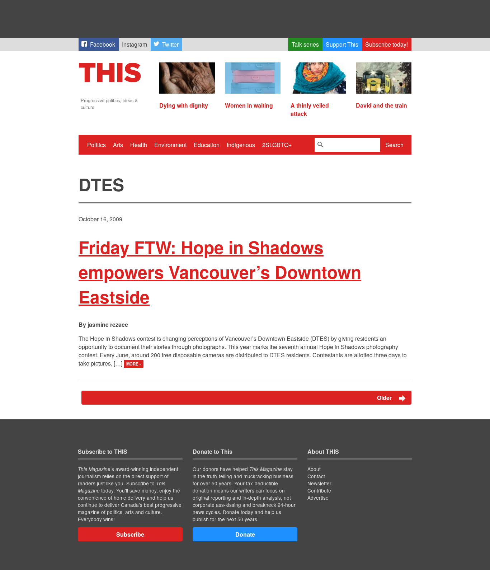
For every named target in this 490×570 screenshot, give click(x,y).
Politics (96, 145)
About (314, 468)
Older (385, 398)
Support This (342, 44)
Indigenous (241, 145)
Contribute (319, 490)
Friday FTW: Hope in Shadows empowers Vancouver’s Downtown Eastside (220, 272)
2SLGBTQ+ (277, 145)
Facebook (102, 44)
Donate (245, 534)
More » (133, 364)
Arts (118, 145)
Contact (316, 476)
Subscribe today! (386, 44)
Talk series (305, 44)
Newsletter (319, 483)
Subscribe (130, 534)
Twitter (170, 44)
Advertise (318, 497)
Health (138, 145)
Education (207, 145)
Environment (170, 145)
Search (394, 145)
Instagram (134, 44)
